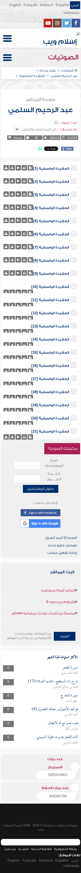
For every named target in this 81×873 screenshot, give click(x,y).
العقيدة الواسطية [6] (51, 234)
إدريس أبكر (71, 728)
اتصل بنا (23, 849)
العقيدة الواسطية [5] (51, 221)
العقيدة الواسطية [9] (51, 274)
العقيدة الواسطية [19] (50, 405)
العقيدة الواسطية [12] (50, 313)
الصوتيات (64, 57)
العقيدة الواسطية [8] (51, 260)
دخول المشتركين (40, 489)
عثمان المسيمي (70, 742)
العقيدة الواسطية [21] (50, 431)
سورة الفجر (70, 668)
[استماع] (18, 167)
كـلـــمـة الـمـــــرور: (53, 476)
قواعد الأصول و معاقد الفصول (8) (55, 709)
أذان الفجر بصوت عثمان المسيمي (57, 737)
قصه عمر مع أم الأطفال (63, 723)
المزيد (64, 636)
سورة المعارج (69, 695)
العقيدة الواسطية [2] (51, 182)
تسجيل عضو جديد (62, 545)
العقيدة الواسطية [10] (50, 287)
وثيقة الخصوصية (65, 849)
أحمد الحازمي (71, 714)
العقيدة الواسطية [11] (50, 300)
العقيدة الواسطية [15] (50, 353)
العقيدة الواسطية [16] (50, 366)
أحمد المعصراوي (69, 673)
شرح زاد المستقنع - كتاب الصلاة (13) (53, 681)
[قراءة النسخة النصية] (30, 167)
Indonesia (71, 13)
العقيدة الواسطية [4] (51, 208)
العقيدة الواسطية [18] (50, 392)
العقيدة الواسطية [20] (50, 418)
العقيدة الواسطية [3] (51, 195)
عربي (75, 5)
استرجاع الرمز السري (61, 538)
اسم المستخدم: (53, 463)
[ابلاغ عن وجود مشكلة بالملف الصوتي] (6, 167)
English (15, 5)
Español (62, 5)
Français (31, 5)
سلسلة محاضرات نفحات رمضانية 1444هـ (43, 613)
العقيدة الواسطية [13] (50, 326)
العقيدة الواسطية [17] (50, 379)
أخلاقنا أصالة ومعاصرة (58, 590)
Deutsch (46, 5)
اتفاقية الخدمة (41, 849)
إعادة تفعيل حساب (62, 553)
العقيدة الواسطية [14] (50, 339)
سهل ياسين (72, 700)
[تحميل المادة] (12, 167)
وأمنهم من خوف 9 (60, 602)
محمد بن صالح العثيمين (65, 687)
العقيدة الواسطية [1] (51, 168)
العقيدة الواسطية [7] (51, 247)
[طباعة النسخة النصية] (24, 167)
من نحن (10, 849)
